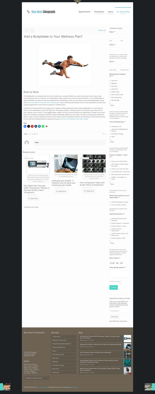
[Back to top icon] (130, 386)
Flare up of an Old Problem (119, 161)
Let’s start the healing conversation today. (74, 119)
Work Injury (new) (116, 97)
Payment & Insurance (59, 340)
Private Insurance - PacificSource (116, 230)
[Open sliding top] (77, 2)
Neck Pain (114, 80)
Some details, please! (117, 267)
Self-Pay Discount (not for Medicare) (118, 219)
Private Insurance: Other (118, 238)
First (111, 40)
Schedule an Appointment (33, 378)
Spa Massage (115, 100)
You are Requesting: (117, 122)
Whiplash (114, 83)
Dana (36, 142)
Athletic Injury (115, 92)
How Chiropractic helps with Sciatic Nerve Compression (92, 184)
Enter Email (113, 70)
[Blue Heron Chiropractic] (41, 12)
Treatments (56, 337)
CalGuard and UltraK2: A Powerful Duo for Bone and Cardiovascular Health (63, 183)
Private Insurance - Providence (120, 223)
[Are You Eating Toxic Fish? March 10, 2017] (5, 386)
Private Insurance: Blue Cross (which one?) (119, 234)
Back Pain (114, 86)
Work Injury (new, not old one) (120, 174)
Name (112, 32)
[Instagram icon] (125, 387)
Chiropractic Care (116, 126)
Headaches (114, 89)
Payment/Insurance (117, 214)
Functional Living (58, 365)
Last (121, 40)
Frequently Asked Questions (61, 344)
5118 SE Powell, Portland (118, 205)
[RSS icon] (127, 387)
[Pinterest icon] (123, 387)
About (54, 351)
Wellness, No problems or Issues (118, 178)
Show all (102, 30)
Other (113, 136)
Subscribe (114, 317)
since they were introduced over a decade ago (43, 103)
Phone (112, 45)
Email (111, 61)
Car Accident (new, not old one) (120, 171)
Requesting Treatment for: (117, 75)
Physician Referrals (58, 347)
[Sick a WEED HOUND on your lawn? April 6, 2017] (150, 386)
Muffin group (42, 387)
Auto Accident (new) (117, 94)
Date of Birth (114, 258)
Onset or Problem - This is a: (118, 156)
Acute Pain (55, 372)
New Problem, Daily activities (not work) (119, 165)
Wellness (55, 362)
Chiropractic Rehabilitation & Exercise (119, 130)
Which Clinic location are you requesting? (119, 196)
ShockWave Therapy (117, 134)
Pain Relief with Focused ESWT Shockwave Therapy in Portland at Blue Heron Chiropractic (36, 189)
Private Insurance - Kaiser (118, 226)
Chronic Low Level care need (119, 169)
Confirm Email (124, 70)
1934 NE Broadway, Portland (119, 202)
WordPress (74, 387)
